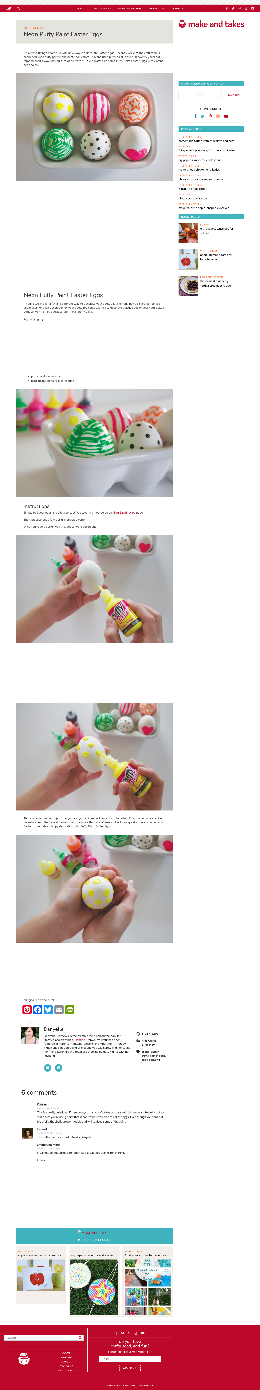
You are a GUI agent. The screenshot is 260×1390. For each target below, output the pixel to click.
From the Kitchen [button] (129, 8)
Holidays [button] (177, 8)
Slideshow (149, 1045)
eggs (144, 1060)
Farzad (42, 1129)
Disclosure (66, 1366)
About (66, 1352)
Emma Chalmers (48, 1144)
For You (205, 224)
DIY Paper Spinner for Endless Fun (92, 1255)
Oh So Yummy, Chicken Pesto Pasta (201, 179)
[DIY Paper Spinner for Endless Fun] (94, 1287)
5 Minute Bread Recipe (193, 189)
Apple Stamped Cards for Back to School (41, 1255)
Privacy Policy (66, 1370)
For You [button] (82, 8)
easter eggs (157, 1056)
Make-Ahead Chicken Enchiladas (199, 170)
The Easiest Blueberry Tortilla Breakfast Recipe (215, 283)
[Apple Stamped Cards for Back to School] (41, 1275)
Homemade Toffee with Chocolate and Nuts (206, 141)
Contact (66, 1361)
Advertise (66, 1357)
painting (154, 1060)
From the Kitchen (190, 137)
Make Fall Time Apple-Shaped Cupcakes (204, 208)
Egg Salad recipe (125, 513)
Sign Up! (234, 94)
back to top (147, 1385)
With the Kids (33, 27)
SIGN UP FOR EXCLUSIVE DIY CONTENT (130, 1351)
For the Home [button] (156, 8)
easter (145, 1052)
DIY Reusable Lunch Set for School (216, 231)
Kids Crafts (149, 1041)
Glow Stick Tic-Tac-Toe (193, 198)
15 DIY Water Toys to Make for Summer (148, 1255)
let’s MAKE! (129, 1368)
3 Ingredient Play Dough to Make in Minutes (207, 150)
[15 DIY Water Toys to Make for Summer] (147, 1287)
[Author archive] (47, 1068)
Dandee (80, 1040)
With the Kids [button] (102, 8)
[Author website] (58, 1068)
